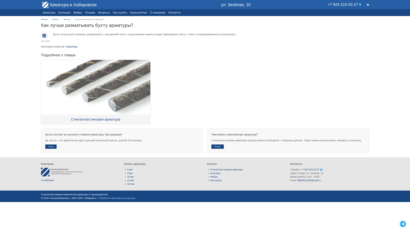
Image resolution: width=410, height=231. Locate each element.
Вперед (218, 146)
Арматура (71, 46)
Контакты (174, 12)
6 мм (129, 169)
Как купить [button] (120, 12)
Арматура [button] (49, 12)
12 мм (130, 180)
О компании (157, 12)
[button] (367, 4)
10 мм (130, 176)
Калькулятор (138, 12)
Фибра (78, 12)
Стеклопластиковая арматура (95, 119)
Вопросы (104, 12)
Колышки (215, 173)
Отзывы (90, 12)
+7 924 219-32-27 (343, 4)
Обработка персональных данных (117, 198)
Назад (50, 146)
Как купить (216, 180)
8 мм (129, 173)
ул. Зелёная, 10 (236, 4)
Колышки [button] (64, 12)
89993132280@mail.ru (309, 180)
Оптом (130, 184)
